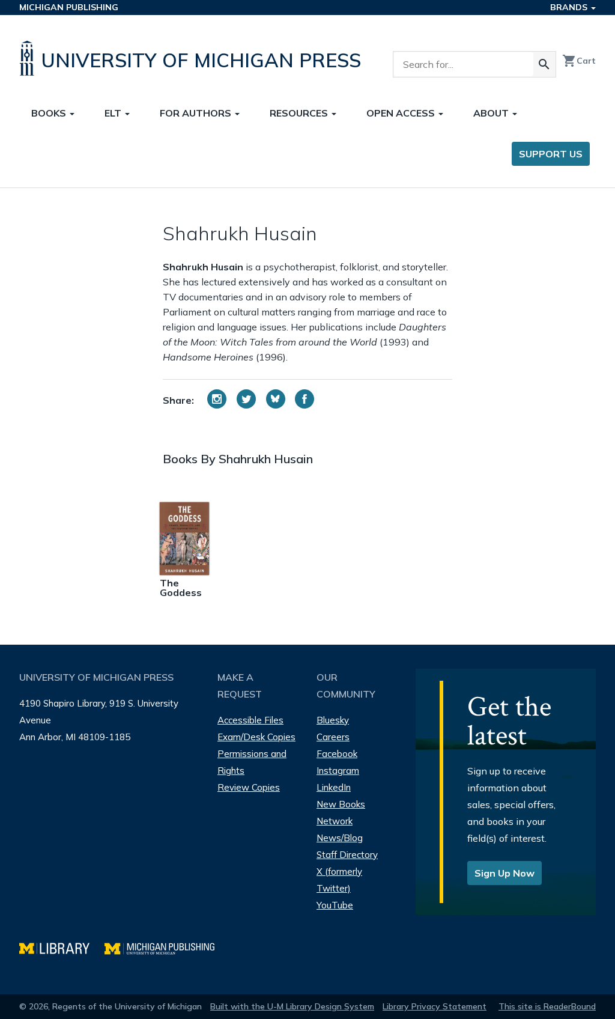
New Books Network (341, 812)
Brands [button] (570, 7)
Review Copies (248, 787)
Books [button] (49, 113)
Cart (579, 60)
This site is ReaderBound (547, 1006)
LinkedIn (334, 787)
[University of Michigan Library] (62, 947)
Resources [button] (300, 113)
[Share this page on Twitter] (246, 399)
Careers (333, 737)
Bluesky (333, 720)
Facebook (337, 753)
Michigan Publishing (68, 7)
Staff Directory (347, 854)
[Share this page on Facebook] (304, 399)
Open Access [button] (401, 113)
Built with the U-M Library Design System (292, 1006)
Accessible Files (250, 720)
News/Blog (340, 838)
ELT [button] (114, 113)
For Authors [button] (197, 113)
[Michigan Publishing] (165, 947)
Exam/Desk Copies (256, 737)
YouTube (335, 905)
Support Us (551, 154)
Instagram (338, 770)
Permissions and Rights (251, 762)
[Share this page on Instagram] (216, 399)
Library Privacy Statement (434, 1006)
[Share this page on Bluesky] (275, 399)
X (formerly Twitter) (339, 880)
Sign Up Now (504, 873)
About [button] (492, 113)
